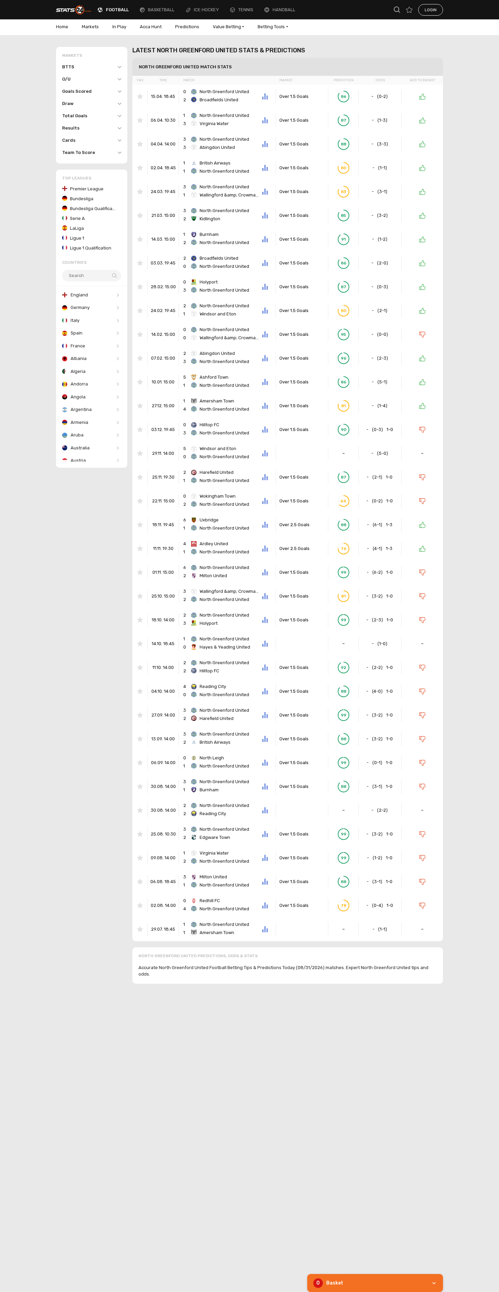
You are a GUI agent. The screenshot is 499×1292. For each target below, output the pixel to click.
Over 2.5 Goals (294, 524)
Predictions (187, 26)
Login (431, 9)
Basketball (161, 9)
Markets (90, 26)
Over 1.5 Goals (294, 96)
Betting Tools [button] (271, 26)
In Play (119, 26)
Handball (284, 9)
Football (117, 9)
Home (62, 26)
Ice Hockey (206, 9)
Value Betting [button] (227, 26)
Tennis (245, 9)
